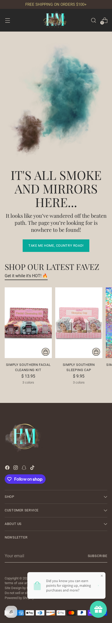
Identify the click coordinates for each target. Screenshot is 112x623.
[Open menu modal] (7, 20)
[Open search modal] (93, 20)
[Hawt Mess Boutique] (56, 20)
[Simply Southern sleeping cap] (78, 322)
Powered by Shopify (19, 598)
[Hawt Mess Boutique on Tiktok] (33, 468)
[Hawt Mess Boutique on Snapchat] (24, 468)
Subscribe (98, 556)
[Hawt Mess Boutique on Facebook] (8, 468)
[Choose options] (45, 352)
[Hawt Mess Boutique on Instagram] (16, 468)
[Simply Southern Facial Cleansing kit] (28, 322)
